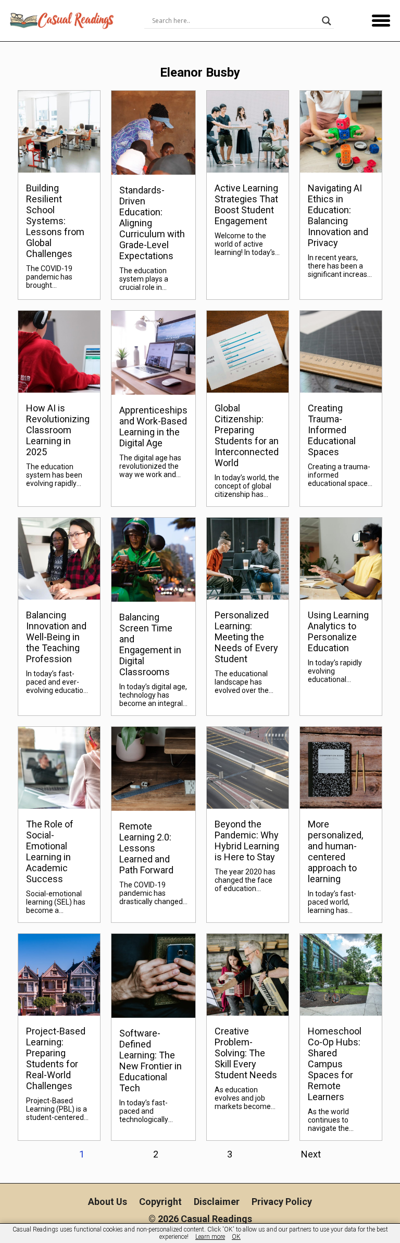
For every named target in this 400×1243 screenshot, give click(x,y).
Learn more (210, 1236)
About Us (107, 1201)
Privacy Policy (282, 1201)
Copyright (160, 1201)
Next (311, 1154)
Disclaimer (217, 1201)
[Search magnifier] (326, 21)
